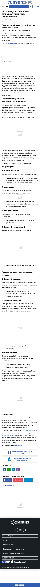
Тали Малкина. (17, 445)
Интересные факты (8, 22)
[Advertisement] (20, 53)
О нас (5, 540)
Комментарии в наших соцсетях (14, 553)
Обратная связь (8, 545)
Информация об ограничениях (13, 549)
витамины (10, 486)
